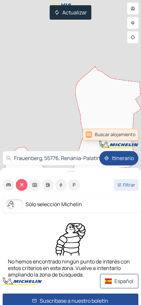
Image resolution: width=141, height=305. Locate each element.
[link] (122, 134)
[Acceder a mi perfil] (132, 8)
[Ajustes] (132, 23)
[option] (8, 185)
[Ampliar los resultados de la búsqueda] (70, 171)
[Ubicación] (132, 37)
